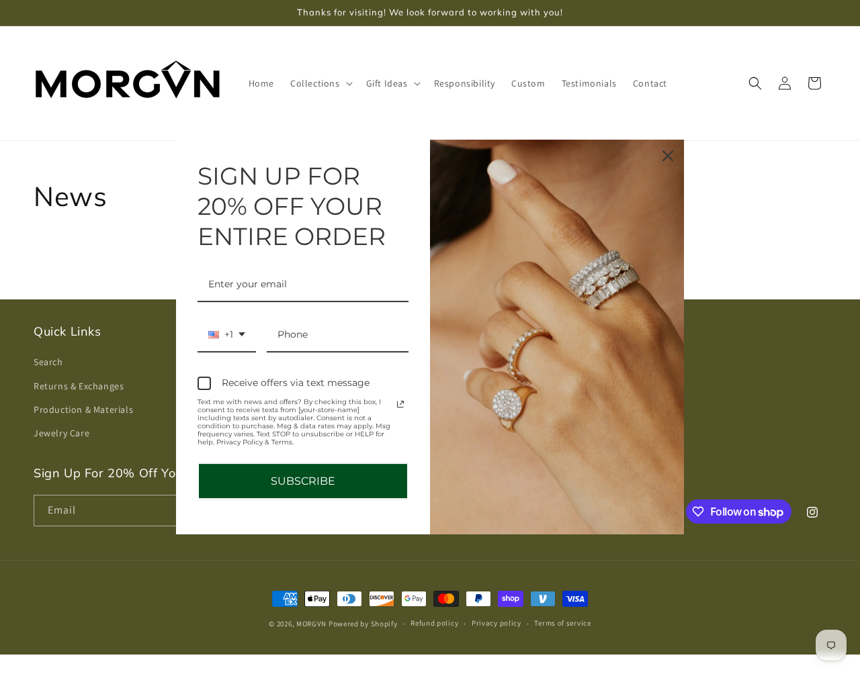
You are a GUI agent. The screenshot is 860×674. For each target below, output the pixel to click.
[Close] (668, 156)
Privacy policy (496, 623)
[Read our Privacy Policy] (400, 404)
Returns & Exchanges (79, 386)
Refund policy (434, 623)
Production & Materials (83, 409)
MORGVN (311, 623)
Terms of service (562, 623)
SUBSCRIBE (303, 481)
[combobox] (227, 335)
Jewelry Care (61, 433)
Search (48, 362)
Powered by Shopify (363, 623)
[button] (320, 83)
